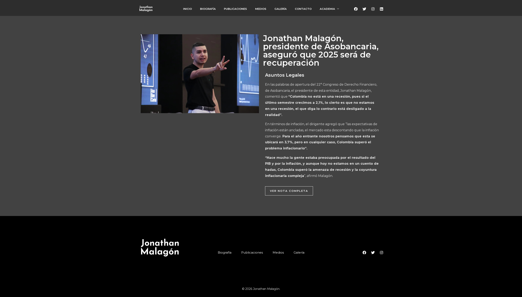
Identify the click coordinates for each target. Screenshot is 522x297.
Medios (260, 8)
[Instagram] (373, 9)
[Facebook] (356, 9)
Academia (327, 8)
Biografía (208, 8)
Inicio (187, 8)
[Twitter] (364, 9)
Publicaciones (235, 8)
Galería (280, 8)
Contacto (303, 8)
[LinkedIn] (381, 9)
